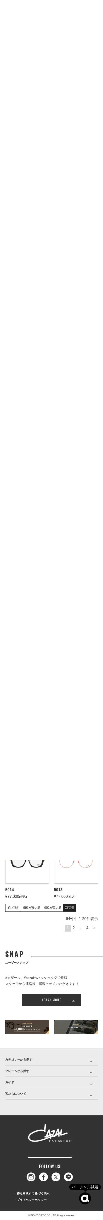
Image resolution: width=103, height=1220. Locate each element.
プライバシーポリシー (32, 1200)
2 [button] (74, 928)
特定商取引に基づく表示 (33, 1193)
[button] (94, 927)
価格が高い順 (52, 907)
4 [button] (87, 928)
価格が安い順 (31, 907)
